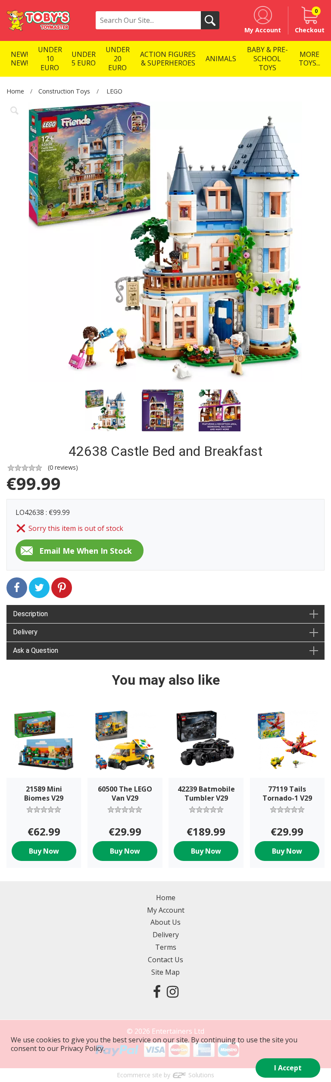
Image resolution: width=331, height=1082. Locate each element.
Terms (165, 947)
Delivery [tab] (25, 632)
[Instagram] (172, 991)
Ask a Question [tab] (35, 650)
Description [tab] (30, 614)
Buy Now (44, 851)
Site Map (165, 972)
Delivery (166, 934)
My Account (165, 910)
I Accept (288, 1068)
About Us (165, 922)
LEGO (114, 91)
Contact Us (165, 959)
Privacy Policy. (82, 1048)
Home (15, 91)
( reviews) (63, 467)
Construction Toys (64, 91)
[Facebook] (157, 991)
